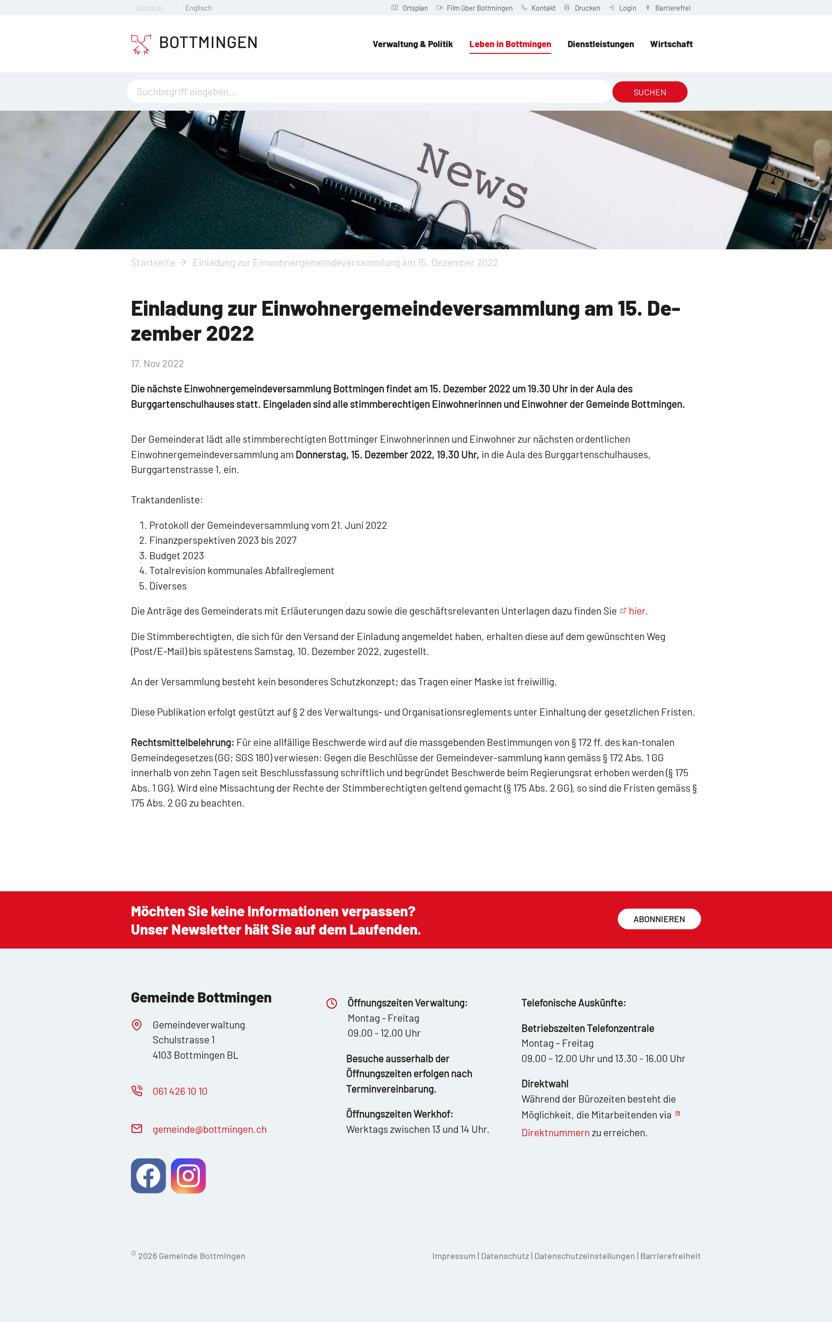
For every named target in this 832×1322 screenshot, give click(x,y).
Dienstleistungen (601, 44)
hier (637, 610)
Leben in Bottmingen (510, 44)
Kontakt (544, 7)
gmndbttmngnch (210, 1129)
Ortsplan (415, 7)
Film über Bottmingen (480, 7)
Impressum (454, 1255)
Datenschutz (505, 1255)
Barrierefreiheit (670, 1255)
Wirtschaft (671, 44)
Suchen (650, 92)
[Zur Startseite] (194, 45)
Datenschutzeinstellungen (585, 1255)
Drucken (587, 7)
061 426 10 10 (180, 1091)
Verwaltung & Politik (413, 44)
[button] (148, 1175)
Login (628, 7)
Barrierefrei (673, 7)
